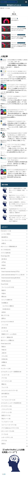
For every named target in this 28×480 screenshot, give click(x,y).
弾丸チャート (5, 418)
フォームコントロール (8, 399)
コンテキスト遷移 (8, 306)
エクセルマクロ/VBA (7, 321)
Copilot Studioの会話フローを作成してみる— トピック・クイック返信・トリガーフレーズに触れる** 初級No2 (17, 218)
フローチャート (6, 240)
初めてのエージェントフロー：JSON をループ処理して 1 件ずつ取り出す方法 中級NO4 (17, 197)
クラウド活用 (5, 252)
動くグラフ (5, 315)
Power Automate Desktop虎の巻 (10, 277)
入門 (3, 262)
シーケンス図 (5, 234)
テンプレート (5, 368)
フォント (4, 387)
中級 (3, 265)
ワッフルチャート (7, 421)
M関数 (4, 362)
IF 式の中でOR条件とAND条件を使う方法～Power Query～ (17, 159)
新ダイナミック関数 (7, 340)
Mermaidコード (6, 231)
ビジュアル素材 (6, 299)
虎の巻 (4, 259)
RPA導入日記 (6, 281)
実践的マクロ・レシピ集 (8, 334)
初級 (3, 290)
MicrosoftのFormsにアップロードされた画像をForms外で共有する (17, 110)
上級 (3, 353)
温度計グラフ (5, 415)
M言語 (4, 359)
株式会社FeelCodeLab (14, 5)
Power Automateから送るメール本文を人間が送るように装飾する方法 (17, 134)
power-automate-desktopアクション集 (12, 274)
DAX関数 (4, 302)
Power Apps (5, 256)
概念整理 (4, 237)
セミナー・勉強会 (7, 337)
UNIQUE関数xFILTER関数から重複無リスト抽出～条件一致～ (17, 60)
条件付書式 (5, 393)
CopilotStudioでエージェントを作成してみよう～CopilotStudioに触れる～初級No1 (17, 210)
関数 (3, 384)
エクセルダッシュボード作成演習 (11, 403)
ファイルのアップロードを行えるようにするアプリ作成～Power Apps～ (17, 85)
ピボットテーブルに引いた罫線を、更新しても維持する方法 (17, 145)
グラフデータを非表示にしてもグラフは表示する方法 (17, 97)
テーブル (4, 434)
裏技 (3, 296)
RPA (3, 268)
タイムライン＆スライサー (9, 390)
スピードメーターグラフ (8, 425)
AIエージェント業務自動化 (9, 246)
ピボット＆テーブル (7, 431)
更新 (3, 443)
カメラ (4, 396)
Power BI (4, 284)
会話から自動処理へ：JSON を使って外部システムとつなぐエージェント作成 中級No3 (17, 203)
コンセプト (5, 374)
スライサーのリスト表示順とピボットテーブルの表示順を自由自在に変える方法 (17, 73)
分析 (3, 312)
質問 (3, 318)
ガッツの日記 (5, 249)
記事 (4, 474)
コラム (4, 356)
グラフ (4, 378)
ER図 (3, 243)
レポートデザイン (7, 437)
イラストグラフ (6, 409)
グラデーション (6, 412)
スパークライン (6, 381)
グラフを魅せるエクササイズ (10, 428)
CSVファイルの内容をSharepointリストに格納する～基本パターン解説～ (17, 170)
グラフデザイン (6, 406)
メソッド (4, 324)
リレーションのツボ (7, 287)
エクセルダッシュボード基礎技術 (11, 371)
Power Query (6, 343)
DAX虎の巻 (6, 309)
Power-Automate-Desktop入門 (10, 271)
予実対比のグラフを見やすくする (16, 121)
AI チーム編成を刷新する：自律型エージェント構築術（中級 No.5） (17, 190)
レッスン (4, 331)
